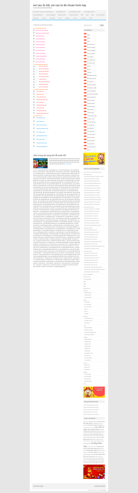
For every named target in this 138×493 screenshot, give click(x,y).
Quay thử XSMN (91, 140)
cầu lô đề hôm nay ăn (98, 431)
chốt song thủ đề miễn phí (72, 190)
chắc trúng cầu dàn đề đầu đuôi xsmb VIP (92, 199)
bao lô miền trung (41, 139)
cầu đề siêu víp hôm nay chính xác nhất (69, 173)
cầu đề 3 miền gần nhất (50, 171)
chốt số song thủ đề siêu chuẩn (41, 188)
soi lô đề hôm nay (65, 264)
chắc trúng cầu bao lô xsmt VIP (90, 229)
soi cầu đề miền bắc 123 (72, 219)
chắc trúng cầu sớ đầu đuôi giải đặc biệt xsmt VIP (94, 246)
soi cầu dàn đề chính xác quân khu (91, 458)
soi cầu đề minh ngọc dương (46, 225)
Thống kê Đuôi (90, 112)
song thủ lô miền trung (42, 142)
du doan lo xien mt (93, 432)
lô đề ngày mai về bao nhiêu (91, 446)
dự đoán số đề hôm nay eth (73, 207)
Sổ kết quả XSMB (91, 47)
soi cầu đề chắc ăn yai (60, 216)
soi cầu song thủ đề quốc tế (44, 254)
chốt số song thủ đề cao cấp (64, 187)
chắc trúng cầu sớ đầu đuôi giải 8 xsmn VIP (93, 267)
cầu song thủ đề (60, 180)
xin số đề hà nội (49, 266)
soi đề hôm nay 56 (66, 259)
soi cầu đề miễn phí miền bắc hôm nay (65, 223)
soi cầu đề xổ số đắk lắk (66, 238)
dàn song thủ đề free (45, 197)
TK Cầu (60, 18)
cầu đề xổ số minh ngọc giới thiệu (53, 178)
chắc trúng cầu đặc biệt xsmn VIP (91, 260)
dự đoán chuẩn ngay (90, 437)
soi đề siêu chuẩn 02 (50, 261)
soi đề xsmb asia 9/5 (66, 263)
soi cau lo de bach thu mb (63, 249)
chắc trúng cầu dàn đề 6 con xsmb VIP (92, 192)
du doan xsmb (98, 434)
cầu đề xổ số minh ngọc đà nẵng (69, 176)
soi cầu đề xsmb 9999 (72, 244)
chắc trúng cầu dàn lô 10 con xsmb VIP (92, 201)
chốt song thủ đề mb (47, 190)
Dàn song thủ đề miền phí (58, 202)
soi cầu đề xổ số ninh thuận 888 (61, 242)
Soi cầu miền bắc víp (60, 11)
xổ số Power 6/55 (91, 63)
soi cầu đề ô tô (51, 232)
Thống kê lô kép (91, 106)
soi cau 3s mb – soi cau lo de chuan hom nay (43, 11)
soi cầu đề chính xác (69, 216)
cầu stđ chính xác (50, 185)
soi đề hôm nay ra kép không (39, 261)
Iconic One (90, 490)
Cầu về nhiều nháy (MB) (92, 94)
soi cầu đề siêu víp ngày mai (64, 233)
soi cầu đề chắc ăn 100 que (38, 216)
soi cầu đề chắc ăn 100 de (74, 214)
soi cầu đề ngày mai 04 (60, 226)
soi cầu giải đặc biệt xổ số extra (67, 247)
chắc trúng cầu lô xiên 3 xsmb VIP (91, 215)
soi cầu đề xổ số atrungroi (55, 238)
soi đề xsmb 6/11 (41, 263)
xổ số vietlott (90, 56)
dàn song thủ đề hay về (67, 197)
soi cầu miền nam (95, 462)
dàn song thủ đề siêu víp (61, 204)
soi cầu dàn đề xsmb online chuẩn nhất (93, 459)
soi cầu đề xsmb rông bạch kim (67, 245)
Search (101, 25)
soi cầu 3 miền (92, 452)
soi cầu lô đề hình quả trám (60, 251)
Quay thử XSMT (90, 143)
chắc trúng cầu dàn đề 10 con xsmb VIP (92, 197)
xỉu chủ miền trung (41, 117)
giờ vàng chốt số (87, 443)
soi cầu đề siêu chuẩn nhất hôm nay (71, 232)
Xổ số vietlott (87, 302)
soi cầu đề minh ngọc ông (68, 225)
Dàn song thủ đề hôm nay (44, 199)
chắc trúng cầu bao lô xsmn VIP (90, 255)
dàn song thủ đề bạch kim (50, 194)
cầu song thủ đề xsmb (42, 185)
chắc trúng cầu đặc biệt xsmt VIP (91, 234)
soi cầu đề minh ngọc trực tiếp (48, 226)
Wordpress (104, 490)
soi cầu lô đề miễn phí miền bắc (73, 251)
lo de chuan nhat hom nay (44, 209)
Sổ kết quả (35, 18)
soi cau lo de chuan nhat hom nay (40, 251)
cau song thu (41, 180)
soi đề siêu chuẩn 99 (59, 261)
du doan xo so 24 (100, 432)
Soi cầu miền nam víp (87, 251)
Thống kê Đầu (90, 109)
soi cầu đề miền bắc (63, 219)
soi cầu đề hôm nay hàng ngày (52, 219)
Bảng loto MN (87, 369)
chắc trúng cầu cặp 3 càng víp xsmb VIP (92, 188)
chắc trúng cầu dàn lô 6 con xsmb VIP (92, 208)
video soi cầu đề (36, 266)
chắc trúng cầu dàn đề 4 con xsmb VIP (92, 190)
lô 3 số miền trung (41, 132)
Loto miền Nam (90, 131)
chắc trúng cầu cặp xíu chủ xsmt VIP (91, 232)
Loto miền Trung (91, 134)
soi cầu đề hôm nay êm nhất (39, 219)
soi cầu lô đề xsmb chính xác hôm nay (50, 252)
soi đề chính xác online (39, 259)
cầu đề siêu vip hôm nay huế (50, 175)
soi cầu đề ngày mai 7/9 (49, 228)
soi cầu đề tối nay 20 (37, 235)
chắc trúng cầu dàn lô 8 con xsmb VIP (92, 211)
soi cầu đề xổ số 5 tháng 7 (44, 238)
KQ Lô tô (75, 18)
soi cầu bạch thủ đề (89, 456)
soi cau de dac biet (64, 214)
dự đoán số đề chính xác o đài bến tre (48, 207)
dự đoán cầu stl (98, 437)
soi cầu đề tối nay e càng (71, 235)
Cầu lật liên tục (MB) (91, 87)
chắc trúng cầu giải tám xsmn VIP (91, 262)
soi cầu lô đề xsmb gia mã (87, 462)
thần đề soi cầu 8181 (73, 264)
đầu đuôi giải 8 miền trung (42, 128)
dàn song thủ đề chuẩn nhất (47, 195)
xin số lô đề (101, 462)
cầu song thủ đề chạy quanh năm (57, 182)
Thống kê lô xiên (91, 103)
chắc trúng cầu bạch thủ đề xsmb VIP (91, 180)
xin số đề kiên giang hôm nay (59, 266)
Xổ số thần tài (90, 81)
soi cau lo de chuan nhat (74, 249)
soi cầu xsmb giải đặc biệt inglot (40, 256)
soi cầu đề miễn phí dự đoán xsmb (50, 223)
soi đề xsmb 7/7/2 (57, 263)
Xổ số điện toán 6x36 (92, 75)
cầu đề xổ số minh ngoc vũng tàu (68, 178)
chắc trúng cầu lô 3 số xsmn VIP (90, 264)
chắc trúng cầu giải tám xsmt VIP (91, 236)
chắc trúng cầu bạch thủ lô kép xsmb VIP (92, 183)
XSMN (88, 38)
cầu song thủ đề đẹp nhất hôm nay (54, 183)
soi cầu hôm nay (93, 461)
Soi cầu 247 (99, 452)
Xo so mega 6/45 (91, 59)
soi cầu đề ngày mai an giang (48, 230)
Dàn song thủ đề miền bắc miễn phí (45, 202)
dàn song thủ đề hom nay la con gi (57, 199)
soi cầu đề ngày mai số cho (60, 230)
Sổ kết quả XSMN (91, 50)
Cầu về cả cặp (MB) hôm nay (90, 332)
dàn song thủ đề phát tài (69, 202)
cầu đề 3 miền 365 (41, 171)
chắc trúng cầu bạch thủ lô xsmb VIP (91, 185)
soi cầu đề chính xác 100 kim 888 (62, 218)
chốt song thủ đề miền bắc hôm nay (59, 190)
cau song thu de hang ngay (50, 180)
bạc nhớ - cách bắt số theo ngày (91, 421)
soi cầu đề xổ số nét (51, 242)
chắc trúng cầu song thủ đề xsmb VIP (49, 155)
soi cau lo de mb (51, 251)
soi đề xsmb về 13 (46, 264)
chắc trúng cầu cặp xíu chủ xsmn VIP (91, 257)
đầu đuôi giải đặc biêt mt (42, 146)
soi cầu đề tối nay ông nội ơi (60, 237)
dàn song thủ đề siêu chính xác (49, 204)
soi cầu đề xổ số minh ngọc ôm (39, 242)
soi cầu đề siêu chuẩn (59, 232)
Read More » (69, 163)
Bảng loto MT (87, 367)
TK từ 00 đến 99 (90, 125)
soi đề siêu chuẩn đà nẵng (69, 261)
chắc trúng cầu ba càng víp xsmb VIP (91, 178)
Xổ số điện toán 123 (91, 78)
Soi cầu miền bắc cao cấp (74, 11)
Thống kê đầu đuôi (91, 97)
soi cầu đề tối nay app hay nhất (58, 235)
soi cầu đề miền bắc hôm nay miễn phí (50, 221)
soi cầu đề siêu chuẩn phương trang (40, 233)
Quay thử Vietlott (91, 146)
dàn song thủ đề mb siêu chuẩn (66, 201)
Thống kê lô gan (91, 100)
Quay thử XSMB (90, 137)
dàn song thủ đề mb (42, 201)
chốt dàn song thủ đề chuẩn (70, 185)
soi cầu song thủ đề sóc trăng (57, 254)
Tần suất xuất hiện (91, 121)
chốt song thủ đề (72, 188)
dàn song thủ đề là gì (69, 199)
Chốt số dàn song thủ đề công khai (51, 187)
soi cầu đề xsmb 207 (43, 244)
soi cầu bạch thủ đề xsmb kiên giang (60, 213)
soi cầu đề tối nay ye (71, 237)
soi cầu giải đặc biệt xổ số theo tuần (49, 249)
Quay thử (83, 18)
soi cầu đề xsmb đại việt (55, 245)
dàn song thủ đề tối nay (72, 204)
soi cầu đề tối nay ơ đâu (49, 237)
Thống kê (67, 18)
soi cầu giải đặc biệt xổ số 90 (54, 247)
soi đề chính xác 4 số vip (58, 257)
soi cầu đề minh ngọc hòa (57, 225)
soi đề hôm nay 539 (58, 259)
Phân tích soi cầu (86, 276)
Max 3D (89, 66)
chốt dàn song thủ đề (59, 185)
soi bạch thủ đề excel (44, 211)
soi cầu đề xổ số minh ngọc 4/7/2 (43, 240)
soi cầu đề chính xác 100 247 (49, 218)
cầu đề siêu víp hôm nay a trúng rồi (53, 173)
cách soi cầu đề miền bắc (64, 169)
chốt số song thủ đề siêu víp (54, 188)
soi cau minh (61, 252)
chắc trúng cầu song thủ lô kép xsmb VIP (92, 225)
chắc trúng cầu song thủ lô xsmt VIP (91, 248)
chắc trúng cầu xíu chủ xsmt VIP (90, 243)
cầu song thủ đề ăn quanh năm (43, 182)
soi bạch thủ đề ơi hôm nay (55, 211)
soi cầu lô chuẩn (100, 461)
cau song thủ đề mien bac (67, 183)
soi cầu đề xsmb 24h (52, 244)
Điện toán (52, 18)
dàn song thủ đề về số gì (48, 206)
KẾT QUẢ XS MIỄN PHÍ (88, 274)
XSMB (88, 35)
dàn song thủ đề (59, 192)
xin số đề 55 (43, 266)
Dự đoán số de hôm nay (97, 439)
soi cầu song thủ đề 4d (69, 252)
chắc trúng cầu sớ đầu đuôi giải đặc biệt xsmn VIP (94, 269)
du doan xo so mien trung (88, 434)
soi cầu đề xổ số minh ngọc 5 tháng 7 (57, 240)
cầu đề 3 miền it (59, 171)
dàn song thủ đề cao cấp (61, 194)
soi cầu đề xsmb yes (44, 247)
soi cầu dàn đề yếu (55, 214)
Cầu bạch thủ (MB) (91, 84)
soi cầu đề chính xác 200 (75, 218)
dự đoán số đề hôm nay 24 (61, 207)
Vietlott (44, 18)
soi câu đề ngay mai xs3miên (42, 232)
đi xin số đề (35, 209)
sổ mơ (90, 18)
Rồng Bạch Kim (91, 450)
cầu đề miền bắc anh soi (40, 173)
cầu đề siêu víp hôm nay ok (42, 176)
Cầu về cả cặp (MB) (91, 90)
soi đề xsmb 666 (49, 263)
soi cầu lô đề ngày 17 (37, 252)
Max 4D (89, 69)
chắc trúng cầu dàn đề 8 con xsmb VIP (92, 194)
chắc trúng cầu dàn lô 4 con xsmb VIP (92, 204)
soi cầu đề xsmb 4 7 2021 (62, 244)
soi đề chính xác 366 (48, 257)
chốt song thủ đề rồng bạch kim (49, 192)
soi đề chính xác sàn (49, 259)
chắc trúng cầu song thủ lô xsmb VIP (91, 222)
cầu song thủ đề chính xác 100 (70, 182)
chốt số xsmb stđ (64, 188)
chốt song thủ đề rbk (37, 192)
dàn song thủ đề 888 (39, 194)
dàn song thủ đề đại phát (59, 195)
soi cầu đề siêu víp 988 (53, 233)
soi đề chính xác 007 (71, 256)
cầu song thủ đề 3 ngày (69, 180)
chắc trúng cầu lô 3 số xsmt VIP (90, 239)
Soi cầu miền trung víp (89, 11)
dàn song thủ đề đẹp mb (70, 195)
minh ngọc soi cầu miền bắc (55, 209)
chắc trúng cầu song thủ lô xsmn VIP (91, 271)
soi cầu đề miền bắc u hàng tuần (65, 221)
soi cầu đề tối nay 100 (75, 233)
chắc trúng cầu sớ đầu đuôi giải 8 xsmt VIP (93, 241)
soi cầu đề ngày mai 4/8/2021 (72, 226)
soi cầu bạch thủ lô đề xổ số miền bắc (43, 214)
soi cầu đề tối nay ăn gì (47, 235)
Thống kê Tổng (90, 118)
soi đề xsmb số (39, 264)
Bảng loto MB (87, 364)
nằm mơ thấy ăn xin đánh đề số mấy (69, 209)
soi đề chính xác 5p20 (67, 257)
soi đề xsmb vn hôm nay (56, 264)
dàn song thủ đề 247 (68, 192)
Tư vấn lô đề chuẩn (87, 279)
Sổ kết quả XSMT (91, 53)
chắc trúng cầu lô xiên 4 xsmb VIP (91, 218)
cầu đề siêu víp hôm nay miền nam (63, 175)
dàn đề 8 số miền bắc (91, 435)
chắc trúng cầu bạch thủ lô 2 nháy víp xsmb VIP (93, 176)
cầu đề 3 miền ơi (66, 171)
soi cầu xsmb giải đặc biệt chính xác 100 (72, 254)
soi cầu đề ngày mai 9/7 (70, 228)
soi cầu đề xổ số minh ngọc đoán (72, 240)
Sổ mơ (88, 149)
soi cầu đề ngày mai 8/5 (60, 228)
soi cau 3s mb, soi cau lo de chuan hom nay (59, 5)
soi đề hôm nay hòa (75, 259)
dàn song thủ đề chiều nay (72, 194)
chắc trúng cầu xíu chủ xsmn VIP (90, 253)
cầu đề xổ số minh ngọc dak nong (55, 176)
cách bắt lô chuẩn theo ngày (95, 425)
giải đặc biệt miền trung (42, 135)
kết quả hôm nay (91, 44)
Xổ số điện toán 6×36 (88, 318)
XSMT (88, 41)
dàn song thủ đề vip (58, 206)
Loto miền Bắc (90, 128)
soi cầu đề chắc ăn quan (50, 216)
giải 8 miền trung (40, 121)
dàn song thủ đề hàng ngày (55, 197)
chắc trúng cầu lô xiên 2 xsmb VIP (91, 213)
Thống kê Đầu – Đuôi (92, 115)
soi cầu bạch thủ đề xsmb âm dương (44, 213)
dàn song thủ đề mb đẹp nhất (53, 201)
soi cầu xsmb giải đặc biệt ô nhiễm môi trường (57, 256)
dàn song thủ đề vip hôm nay (69, 206)
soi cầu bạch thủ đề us (65, 211)
